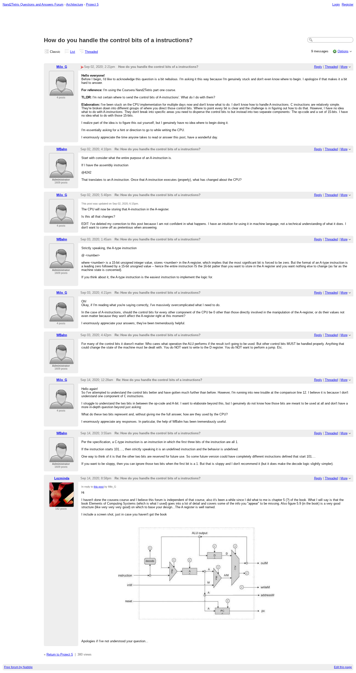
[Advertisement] (178, 22)
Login (336, 4)
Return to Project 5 (59, 654)
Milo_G (61, 67)
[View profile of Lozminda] (61, 504)
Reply (318, 67)
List (72, 52)
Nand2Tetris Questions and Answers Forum (33, 4)
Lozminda (61, 478)
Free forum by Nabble (18, 667)
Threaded (91, 52)
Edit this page (343, 667)
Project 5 (92, 4)
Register (347, 4)
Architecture (74, 4)
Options (343, 51)
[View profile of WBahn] (61, 175)
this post (99, 486)
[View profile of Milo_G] (61, 93)
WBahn (61, 149)
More (344, 67)
